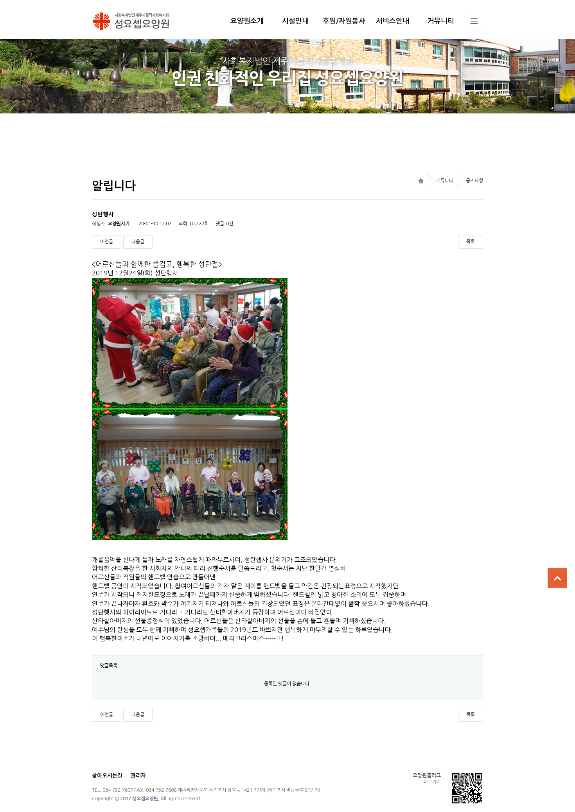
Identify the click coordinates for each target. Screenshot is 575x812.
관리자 (138, 775)
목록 (470, 241)
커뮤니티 (441, 21)
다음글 (137, 241)
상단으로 (557, 578)
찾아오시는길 (107, 775)
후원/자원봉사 (344, 21)
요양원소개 (247, 21)
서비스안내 (392, 21)
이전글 (106, 241)
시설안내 (295, 21)
